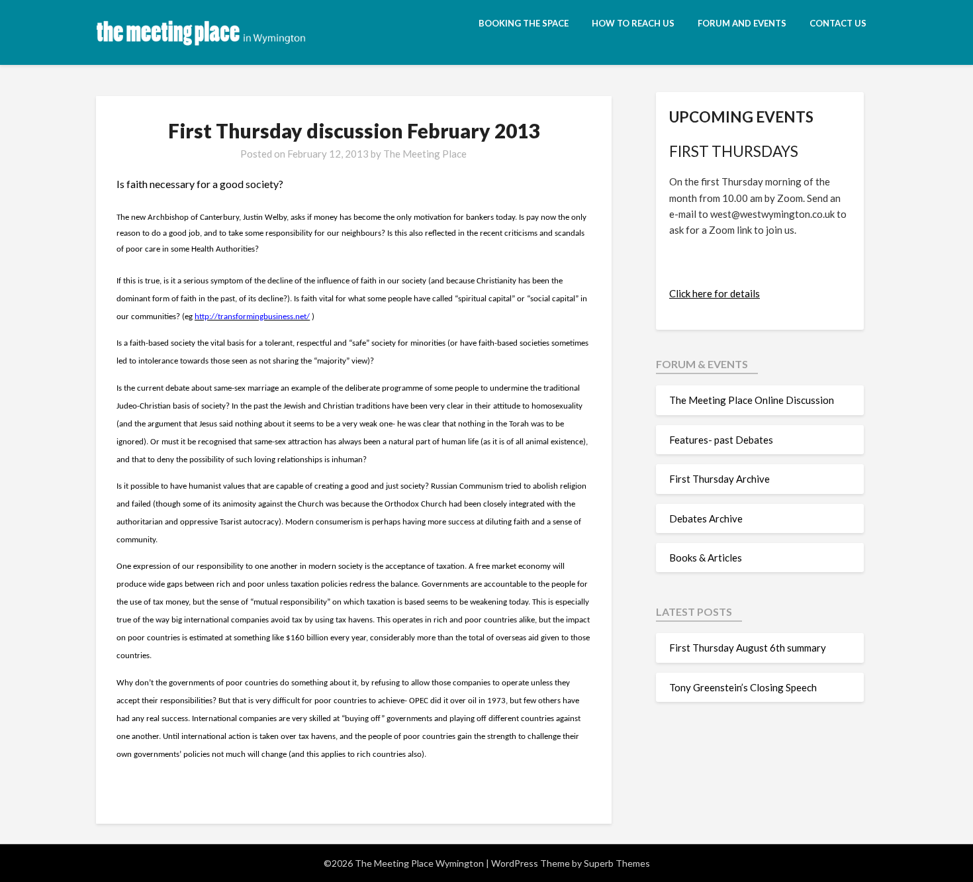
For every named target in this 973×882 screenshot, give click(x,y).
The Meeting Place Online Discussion (751, 400)
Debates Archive (706, 518)
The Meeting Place (425, 154)
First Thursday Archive (719, 479)
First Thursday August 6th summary (747, 648)
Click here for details (714, 293)
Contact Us (838, 23)
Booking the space (524, 23)
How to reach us (633, 23)
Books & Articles (705, 558)
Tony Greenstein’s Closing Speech (743, 687)
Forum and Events (742, 23)
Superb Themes (617, 863)
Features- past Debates (721, 440)
